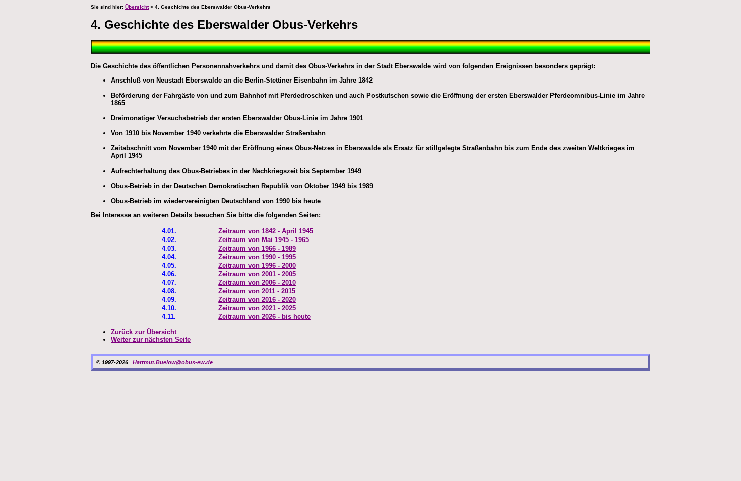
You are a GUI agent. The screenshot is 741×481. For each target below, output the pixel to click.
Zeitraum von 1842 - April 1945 (265, 231)
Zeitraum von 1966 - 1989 (257, 248)
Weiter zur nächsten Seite (151, 339)
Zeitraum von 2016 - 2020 (257, 299)
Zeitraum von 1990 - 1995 (257, 257)
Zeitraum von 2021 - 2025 (257, 308)
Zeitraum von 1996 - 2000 (257, 265)
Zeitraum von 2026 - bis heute (264, 316)
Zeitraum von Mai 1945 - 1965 (263, 240)
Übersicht (137, 7)
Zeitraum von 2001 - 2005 (257, 274)
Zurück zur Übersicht (143, 332)
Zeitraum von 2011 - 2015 (256, 291)
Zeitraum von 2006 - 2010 (257, 282)
